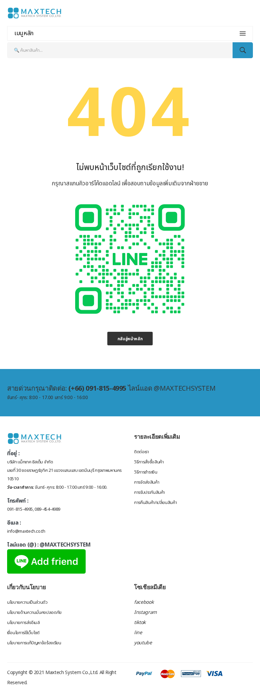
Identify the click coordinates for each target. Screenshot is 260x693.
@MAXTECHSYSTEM (65, 545)
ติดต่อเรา (141, 451)
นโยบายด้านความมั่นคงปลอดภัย (34, 612)
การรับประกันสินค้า (149, 492)
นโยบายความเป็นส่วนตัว (27, 602)
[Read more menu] (243, 33)
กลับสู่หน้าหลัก (130, 339)
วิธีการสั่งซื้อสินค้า (149, 462)
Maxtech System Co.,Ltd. (71, 672)
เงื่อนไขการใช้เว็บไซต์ (23, 632)
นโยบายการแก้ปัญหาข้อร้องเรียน (34, 643)
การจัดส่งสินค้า (146, 482)
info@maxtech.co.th (26, 531)
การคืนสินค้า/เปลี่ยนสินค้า (155, 502)
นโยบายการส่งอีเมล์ (23, 622)
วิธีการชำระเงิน (145, 472)
